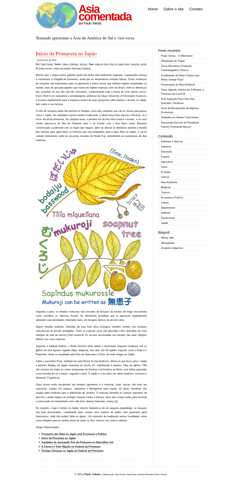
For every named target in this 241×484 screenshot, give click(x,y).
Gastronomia (168, 217)
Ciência (165, 177)
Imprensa (166, 146)
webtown (165, 212)
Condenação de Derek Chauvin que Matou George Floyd (180, 77)
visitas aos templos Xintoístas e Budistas (72, 68)
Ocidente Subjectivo (172, 248)
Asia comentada (105, 13)
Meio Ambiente (169, 182)
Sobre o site (173, 9)
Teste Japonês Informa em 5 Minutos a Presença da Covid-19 (182, 91)
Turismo (165, 192)
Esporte (165, 156)
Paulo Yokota (47, 64)
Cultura (65, 64)
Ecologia (165, 172)
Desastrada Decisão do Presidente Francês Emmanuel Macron (180, 124)
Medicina (166, 187)
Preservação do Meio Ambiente (178, 84)
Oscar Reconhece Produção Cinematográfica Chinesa (176, 68)
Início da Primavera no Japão (66, 53)
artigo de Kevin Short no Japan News (112, 64)
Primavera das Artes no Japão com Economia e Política (74, 434)
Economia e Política (172, 197)
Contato (195, 9)
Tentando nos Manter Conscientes (179, 117)
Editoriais (74, 64)
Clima (164, 166)
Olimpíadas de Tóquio (173, 60)
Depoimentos (168, 207)
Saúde (164, 223)
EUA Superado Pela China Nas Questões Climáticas (178, 101)
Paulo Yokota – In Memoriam (177, 55)
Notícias (83, 64)
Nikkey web (167, 237)
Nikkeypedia (167, 243)
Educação (166, 151)
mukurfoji (135, 64)
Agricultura (167, 161)
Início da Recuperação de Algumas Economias (180, 110)
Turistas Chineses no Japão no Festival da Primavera (72, 450)
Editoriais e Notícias (172, 141)
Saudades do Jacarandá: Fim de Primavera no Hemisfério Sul (77, 442)
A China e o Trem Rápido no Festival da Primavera (70, 446)
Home (153, 9)
